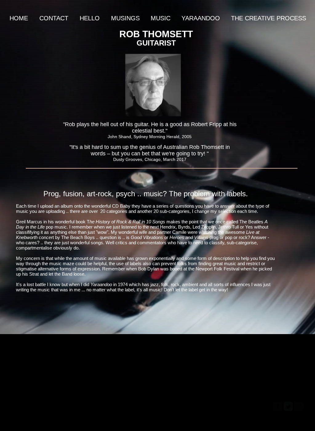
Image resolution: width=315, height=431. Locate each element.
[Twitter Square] (288, 406)
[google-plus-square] (298, 406)
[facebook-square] (277, 406)
